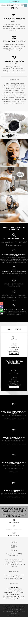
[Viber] (1, 307)
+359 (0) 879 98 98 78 (14, 522)
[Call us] (1, 303)
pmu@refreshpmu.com (14, 535)
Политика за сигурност (14, 590)
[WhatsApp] (1, 310)
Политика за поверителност (14, 589)
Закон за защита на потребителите (14, 592)
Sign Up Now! (14, 353)
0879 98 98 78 (14, 1)
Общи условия (14, 587)
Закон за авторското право (14, 594)
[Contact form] (1, 313)
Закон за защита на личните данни (14, 596)
